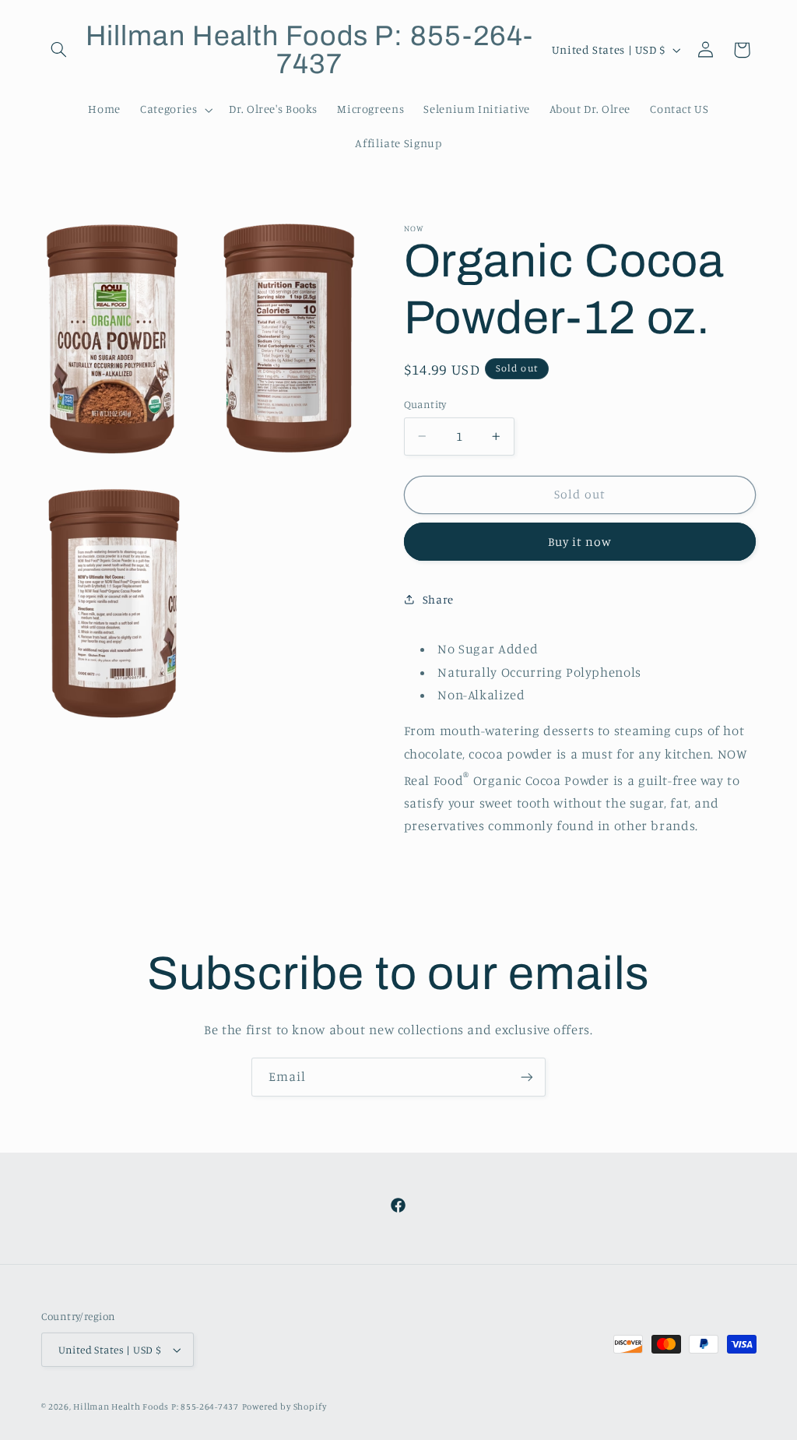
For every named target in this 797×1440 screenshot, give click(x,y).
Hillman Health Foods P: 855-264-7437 (155, 1406)
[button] (59, 50)
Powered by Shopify (284, 1406)
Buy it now (580, 541)
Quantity (425, 404)
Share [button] (438, 599)
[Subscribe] (527, 1077)
